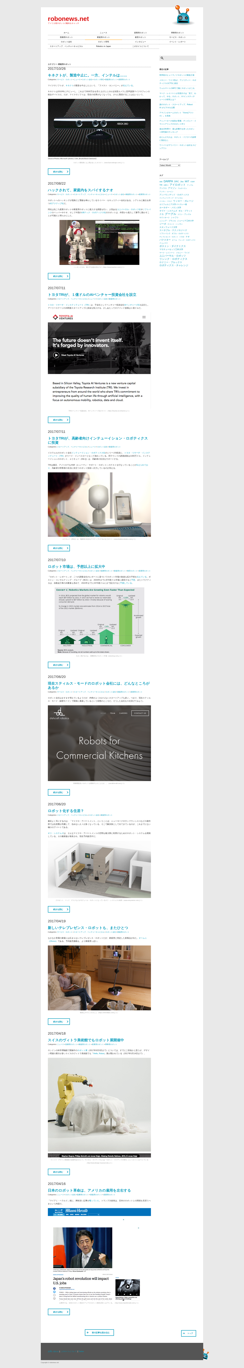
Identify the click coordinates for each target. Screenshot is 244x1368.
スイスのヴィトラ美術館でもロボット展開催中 (86, 1040)
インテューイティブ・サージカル (171, 198)
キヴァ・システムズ (168, 211)
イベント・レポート (177, 42)
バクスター (165, 240)
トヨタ (181, 237)
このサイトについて (140, 46)
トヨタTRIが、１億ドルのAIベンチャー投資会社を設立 (92, 295)
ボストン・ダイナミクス (172, 246)
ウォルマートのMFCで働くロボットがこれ (177, 88)
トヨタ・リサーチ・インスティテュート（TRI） (69, 305)
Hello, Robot (98, 1053)
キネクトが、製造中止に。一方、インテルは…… (87, 75)
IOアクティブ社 (57, 203)
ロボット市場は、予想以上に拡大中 (76, 566)
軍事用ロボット (177, 33)
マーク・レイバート (167, 253)
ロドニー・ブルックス (170, 262)
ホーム (66, 33)
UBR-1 (166, 185)
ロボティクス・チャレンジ (173, 265)
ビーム (174, 240)
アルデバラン (182, 188)
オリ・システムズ (56, 833)
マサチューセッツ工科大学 (171, 249)
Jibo (182, 182)
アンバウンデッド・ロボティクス (174, 195)
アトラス (163, 188)
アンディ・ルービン (166, 191)
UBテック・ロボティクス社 (93, 212)
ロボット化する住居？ (66, 811)
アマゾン (172, 188)
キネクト (70, 85)
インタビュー (140, 42)
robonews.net (68, 18)
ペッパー (163, 243)
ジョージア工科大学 (185, 221)
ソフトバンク (164, 233)
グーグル (170, 213)
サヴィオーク (164, 218)
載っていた (94, 1200)
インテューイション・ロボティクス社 (88, 453)
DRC (176, 181)
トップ (190, 1333)
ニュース (103, 33)
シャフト (175, 217)
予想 (133, 580)
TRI (160, 185)
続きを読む (58, 172)
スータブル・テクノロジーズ (173, 230)
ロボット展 (82, 1050)
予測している (126, 583)
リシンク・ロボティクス (173, 259)
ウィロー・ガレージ (183, 201)
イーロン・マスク (165, 201)
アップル (190, 185)
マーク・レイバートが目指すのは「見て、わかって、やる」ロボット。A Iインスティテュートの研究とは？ (177, 96)
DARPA (168, 181)
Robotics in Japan (103, 46)
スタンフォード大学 (168, 227)
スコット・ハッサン (175, 224)
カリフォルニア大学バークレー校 (173, 204)
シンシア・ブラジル (167, 221)
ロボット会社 (66, 42)
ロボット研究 (103, 42)
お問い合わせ (53, 1351)
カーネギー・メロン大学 (170, 208)
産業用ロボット (140, 33)
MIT (187, 181)
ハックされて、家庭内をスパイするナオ (80, 190)
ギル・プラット (185, 211)
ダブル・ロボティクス (180, 233)
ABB (160, 182)
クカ (161, 214)
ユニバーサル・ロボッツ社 (129, 209)
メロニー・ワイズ (182, 253)
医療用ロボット (66, 37)
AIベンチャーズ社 (132, 305)
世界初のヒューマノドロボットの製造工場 (176, 75)
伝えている (128, 85)
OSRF (192, 182)
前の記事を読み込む (101, 1332)
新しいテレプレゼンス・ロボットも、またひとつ (88, 928)
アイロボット (178, 184)
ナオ (188, 237)
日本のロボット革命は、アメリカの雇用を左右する (89, 1190)
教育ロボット (140, 37)
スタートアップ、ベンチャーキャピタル (66, 46)
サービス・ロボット (177, 37)
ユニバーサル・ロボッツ (172, 255)
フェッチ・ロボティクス (186, 240)
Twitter (81, 1351)
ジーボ (162, 224)
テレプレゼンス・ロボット (168, 237)
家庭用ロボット (103, 37)
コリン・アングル (184, 214)
